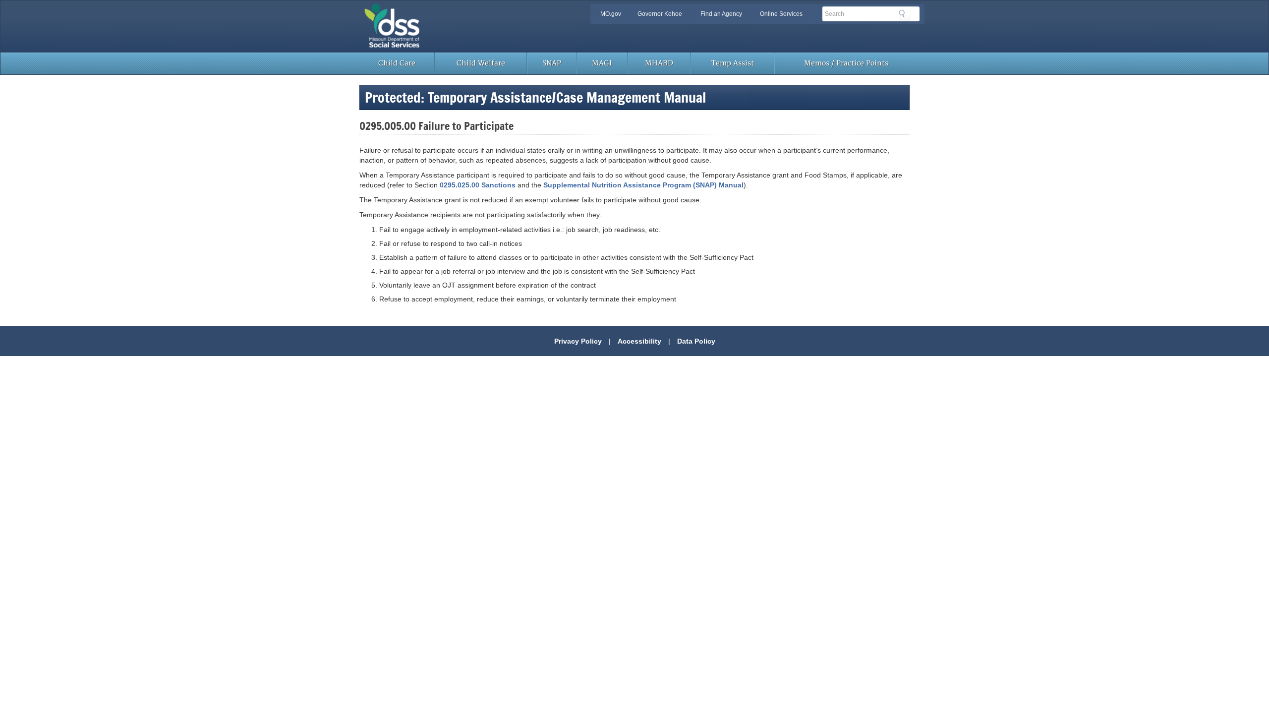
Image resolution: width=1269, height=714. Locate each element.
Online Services (781, 13)
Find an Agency (721, 13)
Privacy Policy (578, 341)
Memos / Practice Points (846, 63)
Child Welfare (481, 63)
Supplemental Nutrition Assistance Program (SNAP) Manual (643, 185)
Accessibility (639, 341)
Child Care (396, 63)
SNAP (551, 63)
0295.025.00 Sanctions (478, 185)
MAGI (602, 63)
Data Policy (696, 341)
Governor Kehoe (659, 13)
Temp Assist (732, 63)
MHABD (659, 63)
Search (905, 15)
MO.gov (610, 13)
